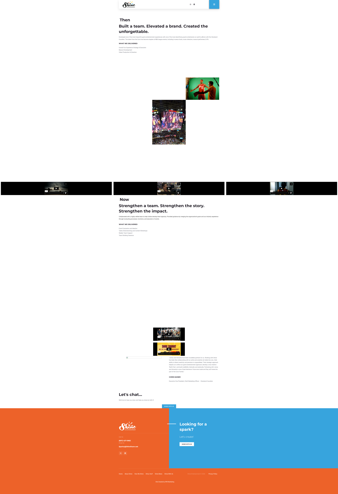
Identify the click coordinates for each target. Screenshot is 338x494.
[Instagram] (190, 4)
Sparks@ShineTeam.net (128, 447)
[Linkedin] (194, 4)
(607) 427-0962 (125, 441)
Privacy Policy (213, 474)
